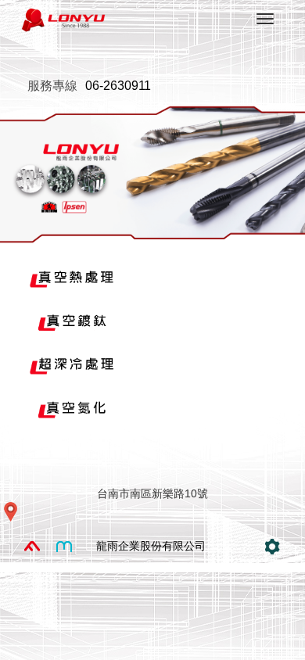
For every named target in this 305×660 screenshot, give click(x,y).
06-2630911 (118, 85)
